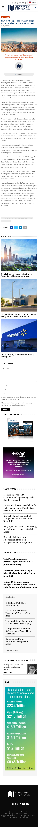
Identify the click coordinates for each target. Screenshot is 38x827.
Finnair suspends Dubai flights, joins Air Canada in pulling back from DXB (19, 573)
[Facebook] (10, 804)
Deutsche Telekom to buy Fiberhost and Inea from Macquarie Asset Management (18, 540)
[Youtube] (23, 804)
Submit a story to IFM (10, 814)
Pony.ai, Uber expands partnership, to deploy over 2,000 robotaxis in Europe (20, 529)
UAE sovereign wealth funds (23, 218)
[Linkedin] (20, 804)
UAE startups (6, 221)
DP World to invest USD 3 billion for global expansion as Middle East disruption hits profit (20, 508)
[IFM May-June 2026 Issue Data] (20, 770)
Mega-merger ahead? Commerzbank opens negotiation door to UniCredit (19, 497)
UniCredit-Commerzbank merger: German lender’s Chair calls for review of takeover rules (20, 584)
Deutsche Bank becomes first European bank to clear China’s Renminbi (18, 518)
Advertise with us (28, 812)
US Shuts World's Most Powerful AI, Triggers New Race (17, 613)
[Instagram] (16, 804)
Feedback (32, 814)
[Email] (27, 804)
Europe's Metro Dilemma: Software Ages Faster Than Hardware (18, 631)
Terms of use (23, 818)
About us (5, 812)
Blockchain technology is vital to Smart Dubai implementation (16, 275)
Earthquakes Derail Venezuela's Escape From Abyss (17, 641)
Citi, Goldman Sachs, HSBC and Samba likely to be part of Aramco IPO (19, 315)
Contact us (15, 812)
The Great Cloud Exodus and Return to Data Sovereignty (18, 622)
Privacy (13, 818)
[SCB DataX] (18, 477)
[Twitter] (13, 804)
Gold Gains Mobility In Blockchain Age (16, 604)
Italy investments (7, 218)
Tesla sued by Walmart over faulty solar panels (17, 355)
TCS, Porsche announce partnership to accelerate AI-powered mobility (18, 561)
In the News (5, 17)
